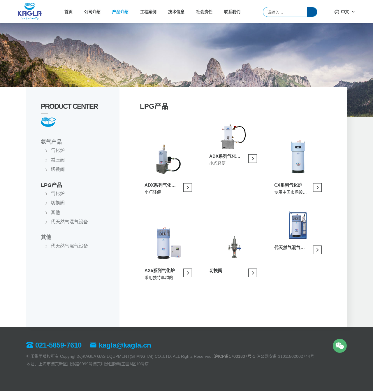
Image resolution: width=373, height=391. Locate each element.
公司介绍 (92, 11)
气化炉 (58, 150)
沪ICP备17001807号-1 (234, 356)
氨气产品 (51, 142)
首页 (68, 11)
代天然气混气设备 (69, 221)
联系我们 (232, 11)
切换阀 (58, 169)
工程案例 (148, 11)
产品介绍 (120, 11)
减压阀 (58, 159)
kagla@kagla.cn (124, 345)
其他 (55, 212)
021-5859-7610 (57, 345)
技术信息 (176, 11)
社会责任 (204, 11)
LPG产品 (51, 185)
